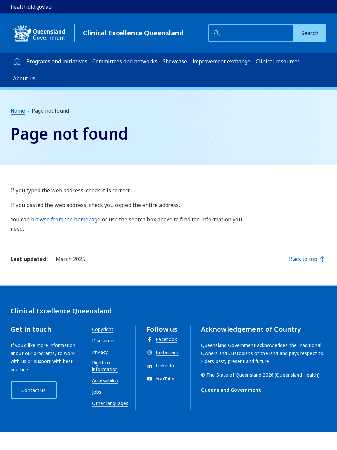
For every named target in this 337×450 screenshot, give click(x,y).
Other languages (110, 403)
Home (18, 110)
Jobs (97, 392)
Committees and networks (124, 61)
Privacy (100, 352)
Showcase (175, 61)
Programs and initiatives (56, 61)
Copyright (102, 329)
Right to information (105, 365)
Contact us (33, 390)
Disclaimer (103, 340)
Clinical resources (278, 61)
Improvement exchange (221, 61)
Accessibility (105, 380)
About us (24, 78)
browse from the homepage (65, 219)
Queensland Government (231, 390)
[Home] (17, 61)
